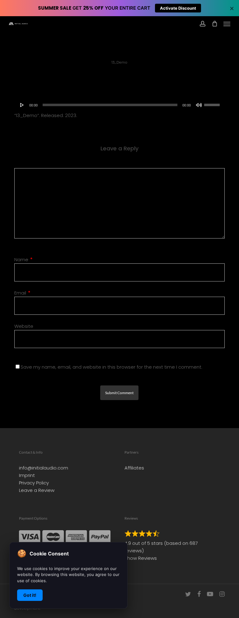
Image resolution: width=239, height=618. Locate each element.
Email (22, 293)
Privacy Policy (34, 482)
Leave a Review (36, 490)
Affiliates (134, 468)
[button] (226, 24)
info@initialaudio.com (43, 468)
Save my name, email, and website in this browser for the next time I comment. (111, 367)
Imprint (27, 475)
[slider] (213, 103)
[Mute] (199, 105)
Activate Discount (178, 8)
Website (23, 326)
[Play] (22, 105)
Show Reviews (140, 558)
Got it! (29, 595)
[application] (119, 105)
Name (23, 259)
